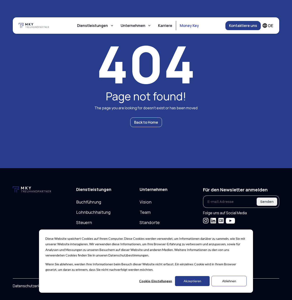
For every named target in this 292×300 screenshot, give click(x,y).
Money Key (189, 25)
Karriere (165, 25)
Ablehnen (229, 281)
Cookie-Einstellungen (155, 281)
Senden (267, 201)
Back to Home (146, 122)
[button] (95, 25)
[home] (37, 25)
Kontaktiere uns (243, 25)
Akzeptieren (192, 281)
